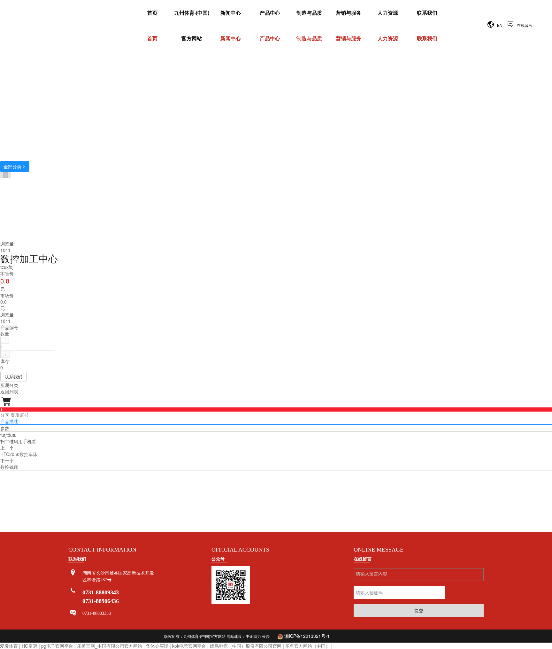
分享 (4, 415)
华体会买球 (157, 646)
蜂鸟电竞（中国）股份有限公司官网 (245, 646)
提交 (418, 610)
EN (499, 25)
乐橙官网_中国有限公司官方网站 (109, 646)
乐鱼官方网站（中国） (307, 646)
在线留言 (524, 25)
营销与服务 (348, 12)
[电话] (73, 591)
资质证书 (19, 415)
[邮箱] (73, 613)
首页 (152, 12)
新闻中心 (230, 12)
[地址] (73, 572)
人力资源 (388, 12)
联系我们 (427, 12)
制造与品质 (309, 12)
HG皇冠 (29, 646)
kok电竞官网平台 (189, 646)
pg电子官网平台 (57, 646)
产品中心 (270, 12)
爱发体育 (9, 646)
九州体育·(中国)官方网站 (191, 25)
